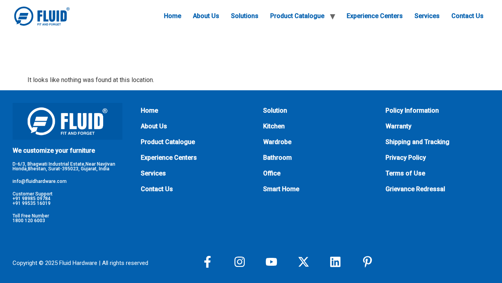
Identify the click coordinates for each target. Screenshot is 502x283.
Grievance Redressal (415, 189)
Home (172, 16)
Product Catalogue (297, 16)
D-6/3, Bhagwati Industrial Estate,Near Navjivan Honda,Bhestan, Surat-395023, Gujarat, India (64, 166)
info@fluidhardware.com (40, 181)
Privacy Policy (406, 157)
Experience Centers (375, 16)
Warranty (398, 126)
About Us (206, 16)
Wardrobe (277, 142)
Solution (275, 110)
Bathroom (277, 157)
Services (427, 16)
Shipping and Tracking (417, 142)
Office (271, 173)
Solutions (244, 16)
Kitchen (274, 126)
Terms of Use (405, 173)
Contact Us (467, 16)
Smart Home (281, 189)
